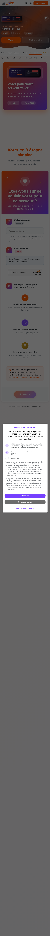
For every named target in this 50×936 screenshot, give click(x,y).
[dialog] (25, 468)
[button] (25, 458)
